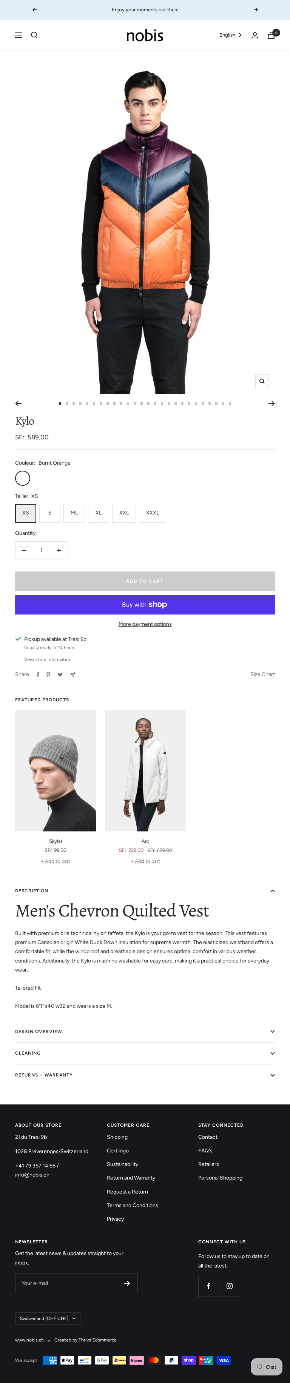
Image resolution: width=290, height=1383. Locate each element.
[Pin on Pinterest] (48, 674)
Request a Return (127, 1192)
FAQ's (205, 1150)
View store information (47, 659)
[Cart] (271, 35)
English (227, 35)
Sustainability (122, 1164)
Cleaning (28, 1053)
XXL (124, 513)
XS (25, 513)
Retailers (208, 1164)
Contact (208, 1137)
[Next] (271, 403)
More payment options (145, 624)
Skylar (55, 841)
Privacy (115, 1219)
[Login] (254, 35)
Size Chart (262, 674)
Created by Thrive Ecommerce (85, 1340)
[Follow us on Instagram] (229, 1286)
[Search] (34, 35)
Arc (145, 841)
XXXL (152, 513)
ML (74, 513)
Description (31, 890)
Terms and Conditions (132, 1205)
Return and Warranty (131, 1178)
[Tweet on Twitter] (60, 674)
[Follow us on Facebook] (208, 1286)
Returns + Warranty (44, 1075)
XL (99, 513)
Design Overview (38, 1031)
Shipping (117, 1137)
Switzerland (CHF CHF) (44, 1318)
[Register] (127, 1283)
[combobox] (231, 35)
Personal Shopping (220, 1178)
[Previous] (18, 403)
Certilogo (118, 1150)
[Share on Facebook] (38, 674)
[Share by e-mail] (72, 674)
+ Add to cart (55, 861)
